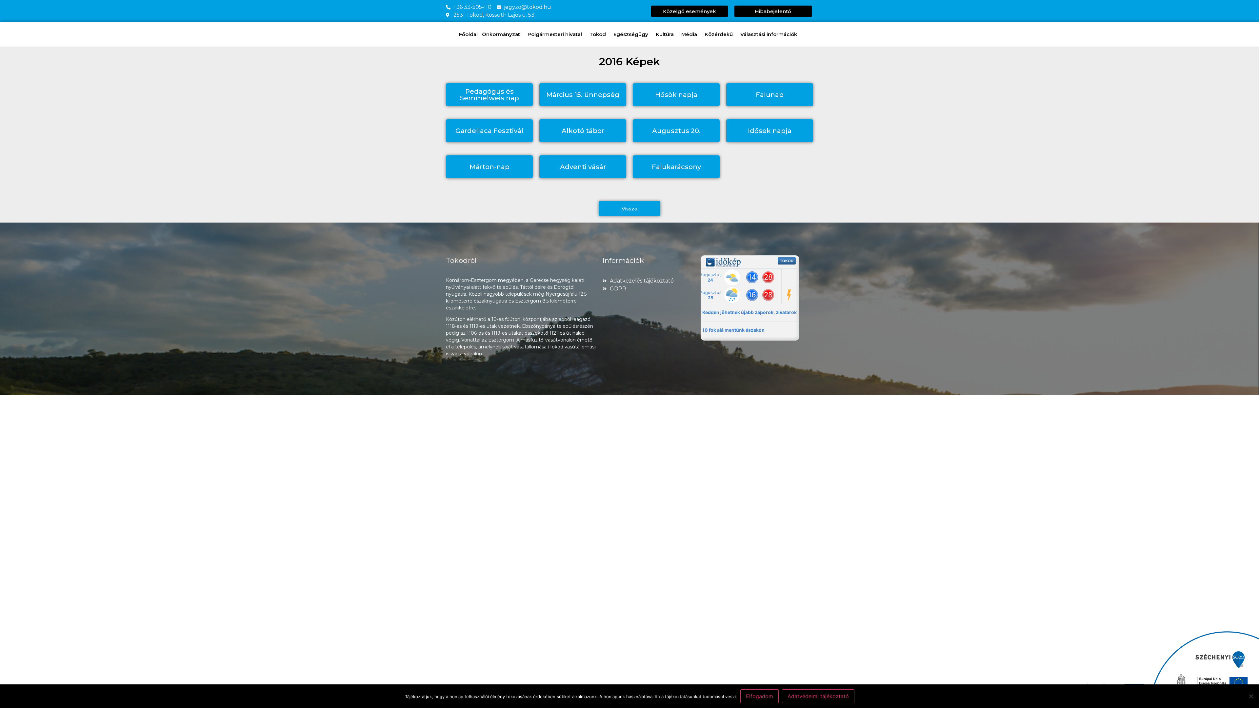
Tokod (598, 34)
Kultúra (665, 34)
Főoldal (468, 34)
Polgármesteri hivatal (555, 34)
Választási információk (768, 34)
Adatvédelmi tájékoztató (818, 696)
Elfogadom (759, 696)
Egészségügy (630, 34)
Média (689, 34)
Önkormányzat (501, 34)
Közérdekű (719, 34)
